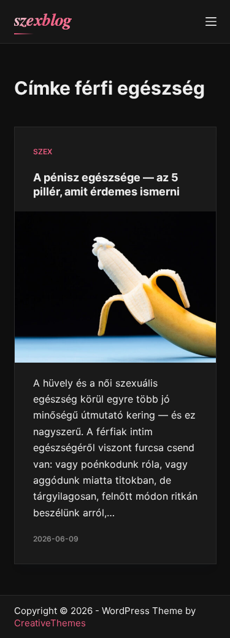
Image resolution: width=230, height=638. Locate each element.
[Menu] (211, 21)
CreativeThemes (50, 623)
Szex (42, 151)
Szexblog (43, 19)
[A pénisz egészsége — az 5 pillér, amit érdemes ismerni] (115, 287)
